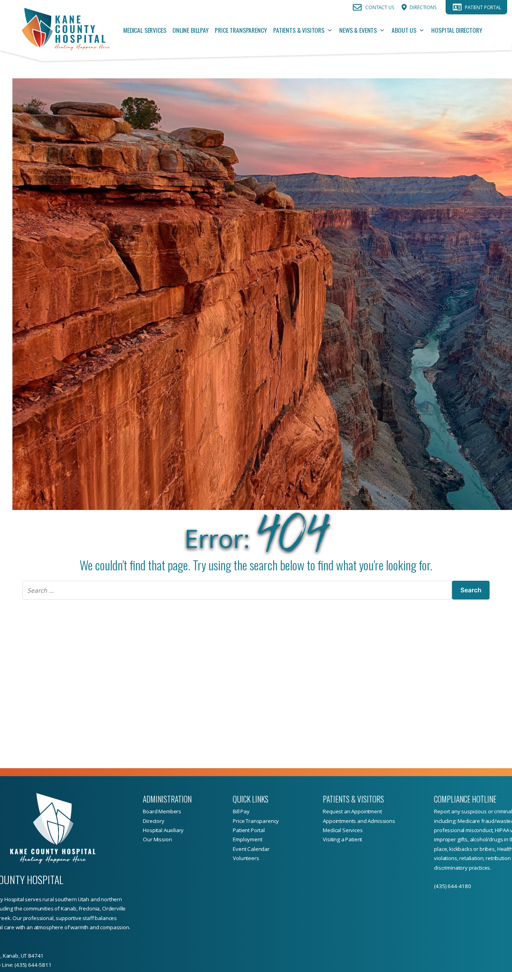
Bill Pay (241, 811)
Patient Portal (483, 7)
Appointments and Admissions (359, 821)
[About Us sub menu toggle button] (424, 30)
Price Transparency (241, 30)
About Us (404, 30)
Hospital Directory (456, 30)
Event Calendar (251, 848)
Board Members (162, 811)
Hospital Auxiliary (163, 830)
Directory (153, 821)
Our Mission (157, 839)
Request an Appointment (352, 811)
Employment (247, 839)
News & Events (358, 30)
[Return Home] (65, 30)
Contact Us (379, 7)
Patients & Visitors (298, 30)
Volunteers (246, 858)
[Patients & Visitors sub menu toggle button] (332, 30)
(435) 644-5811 (33, 964)
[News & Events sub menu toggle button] (384, 30)
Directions (423, 7)
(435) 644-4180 (452, 886)
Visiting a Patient (342, 839)
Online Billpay (190, 30)
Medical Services (144, 30)
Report (442, 811)
